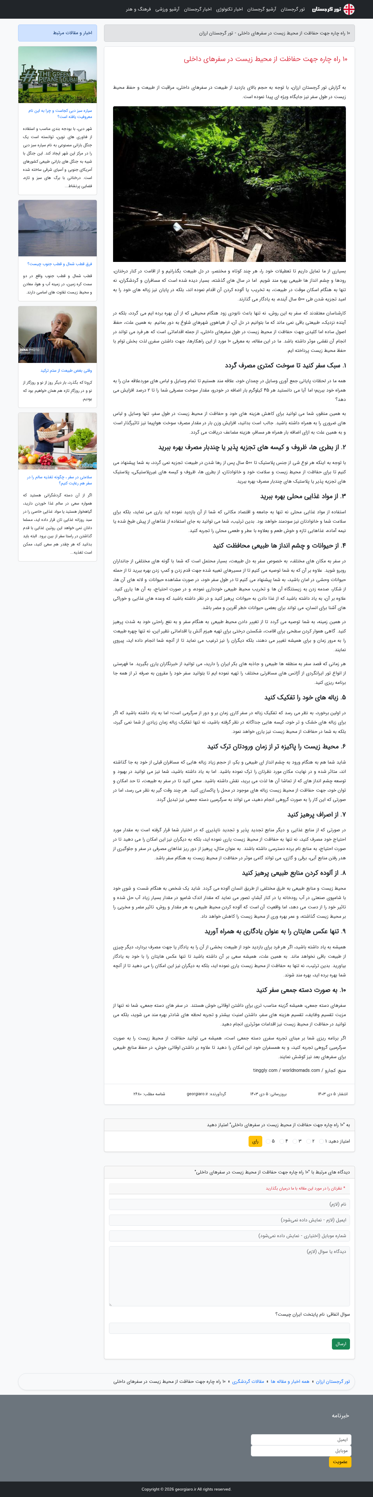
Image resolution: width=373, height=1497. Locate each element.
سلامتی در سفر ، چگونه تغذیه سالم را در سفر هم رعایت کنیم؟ (59, 480)
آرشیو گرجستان (261, 9)
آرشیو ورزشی (167, 9)
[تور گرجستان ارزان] (333, 9)
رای (255, 1141)
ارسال (341, 1344)
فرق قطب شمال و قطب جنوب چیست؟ (59, 264)
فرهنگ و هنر (138, 9)
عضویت (340, 1461)
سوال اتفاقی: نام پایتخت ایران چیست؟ (312, 1314)
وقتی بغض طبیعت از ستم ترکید (66, 371)
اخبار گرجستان (198, 9)
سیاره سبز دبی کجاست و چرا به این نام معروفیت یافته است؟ (60, 114)
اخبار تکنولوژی (229, 9)
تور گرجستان (293, 9)
